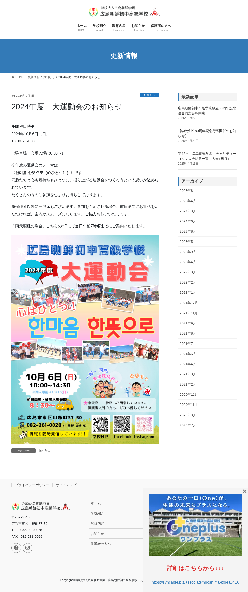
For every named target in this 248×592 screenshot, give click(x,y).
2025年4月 (188, 201)
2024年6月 (188, 221)
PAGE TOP (237, 570)
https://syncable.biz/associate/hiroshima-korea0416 (195, 582)
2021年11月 (189, 313)
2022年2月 (188, 282)
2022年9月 (188, 252)
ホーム (96, 503)
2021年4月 (188, 364)
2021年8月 (188, 333)
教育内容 (97, 523)
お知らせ (149, 95)
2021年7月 (188, 344)
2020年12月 (189, 394)
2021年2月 (188, 384)
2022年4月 (188, 262)
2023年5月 (188, 242)
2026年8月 (188, 191)
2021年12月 (189, 303)
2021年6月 (188, 354)
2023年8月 (188, 231)
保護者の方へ (101, 544)
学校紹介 (97, 513)
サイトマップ (66, 485)
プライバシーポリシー (32, 485)
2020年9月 (188, 415)
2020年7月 (188, 425)
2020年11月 (189, 405)
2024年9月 (188, 211)
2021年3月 (188, 374)
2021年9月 (188, 323)
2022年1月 (188, 292)
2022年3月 (188, 272)
